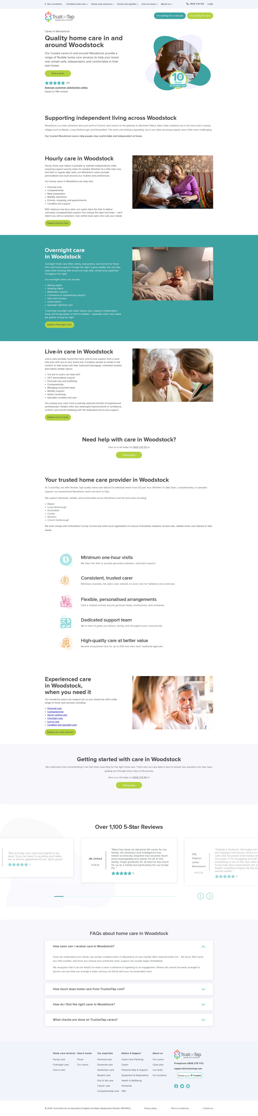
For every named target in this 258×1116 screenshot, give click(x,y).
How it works (84, 1056)
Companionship (55, 711)
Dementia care (105, 1067)
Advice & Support (131, 1056)
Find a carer (58, 73)
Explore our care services (60, 732)
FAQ (123, 1094)
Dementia (126, 1089)
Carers (124, 1067)
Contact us (208, 1111)
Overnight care (55, 718)
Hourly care (59, 1062)
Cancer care (103, 1089)
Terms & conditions (180, 1111)
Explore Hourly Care (57, 223)
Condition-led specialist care (62, 725)
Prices (80, 1062)
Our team (158, 1073)
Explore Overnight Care (59, 325)
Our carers (82, 1067)
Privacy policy (150, 1111)
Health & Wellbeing (131, 1083)
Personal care (54, 708)
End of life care (105, 1083)
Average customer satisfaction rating (66, 87)
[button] (49, 899)
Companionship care (108, 1094)
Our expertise (105, 1056)
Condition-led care (76, 4)
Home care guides (126, 4)
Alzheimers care (105, 1073)
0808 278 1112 (197, 4)
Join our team (148, 4)
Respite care (103, 1078)
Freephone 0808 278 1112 (188, 1066)
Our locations (160, 1078)
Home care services (101, 4)
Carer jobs (158, 1067)
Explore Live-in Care (57, 417)
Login (210, 4)
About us (165, 4)
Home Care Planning (132, 1062)
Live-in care (53, 721)
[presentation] (200, 899)
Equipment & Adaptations (134, 1078)
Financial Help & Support (134, 1073)
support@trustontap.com (188, 1071)
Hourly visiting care (57, 715)
